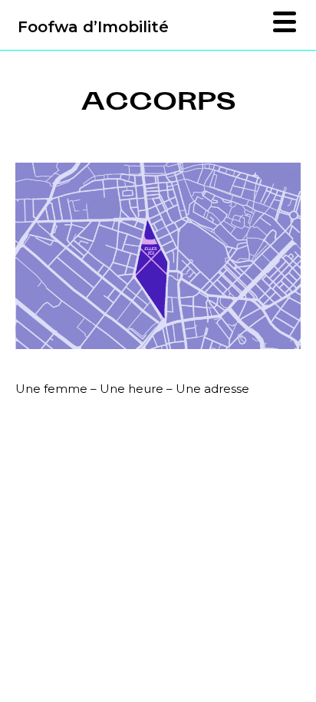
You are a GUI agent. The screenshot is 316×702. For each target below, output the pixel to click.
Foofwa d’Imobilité (93, 27)
